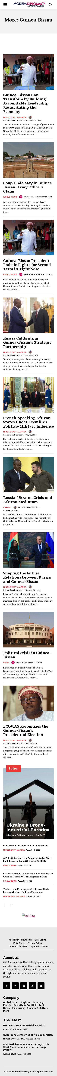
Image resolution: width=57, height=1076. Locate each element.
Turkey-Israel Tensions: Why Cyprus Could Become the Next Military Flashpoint (26, 890)
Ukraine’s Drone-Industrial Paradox (28, 827)
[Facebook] (6, 985)
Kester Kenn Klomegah (13, 120)
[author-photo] (30, 117)
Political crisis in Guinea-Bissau (27, 654)
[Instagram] (15, 985)
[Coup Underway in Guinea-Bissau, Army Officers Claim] (28, 160)
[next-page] (10, 905)
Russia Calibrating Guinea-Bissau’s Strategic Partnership (27, 342)
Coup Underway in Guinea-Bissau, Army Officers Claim (28, 187)
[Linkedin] (23, 985)
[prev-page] (5, 905)
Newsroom (28, 197)
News (6, 663)
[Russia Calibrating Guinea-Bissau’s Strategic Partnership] (28, 315)
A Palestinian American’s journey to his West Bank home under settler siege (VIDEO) (27, 859)
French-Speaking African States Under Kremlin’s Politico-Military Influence (28, 422)
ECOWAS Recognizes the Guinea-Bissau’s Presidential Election (25, 730)
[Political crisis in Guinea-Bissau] (28, 629)
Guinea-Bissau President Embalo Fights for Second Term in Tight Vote (27, 264)
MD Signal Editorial (15, 835)
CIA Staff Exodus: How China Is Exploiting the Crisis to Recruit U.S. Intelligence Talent (28, 875)
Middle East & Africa (14, 117)
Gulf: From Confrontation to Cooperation (25, 845)
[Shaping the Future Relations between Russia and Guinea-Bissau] (28, 550)
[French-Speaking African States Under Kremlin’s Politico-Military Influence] (28, 395)
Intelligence (9, 881)
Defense (7, 1029)
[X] (32, 985)
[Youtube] (41, 985)
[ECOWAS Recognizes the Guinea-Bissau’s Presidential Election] (28, 703)
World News (10, 197)
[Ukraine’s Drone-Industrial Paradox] (28, 803)
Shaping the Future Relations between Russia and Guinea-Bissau (27, 577)
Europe (7, 507)
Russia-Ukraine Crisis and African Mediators (27, 499)
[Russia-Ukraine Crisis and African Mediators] (28, 474)
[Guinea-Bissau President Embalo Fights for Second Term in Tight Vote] (28, 237)
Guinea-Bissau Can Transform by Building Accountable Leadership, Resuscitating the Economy (26, 103)
